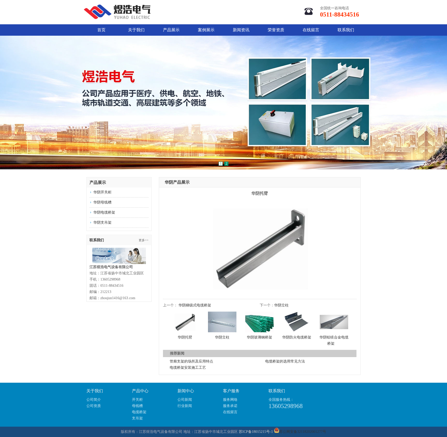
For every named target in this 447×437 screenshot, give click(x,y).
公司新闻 (184, 400)
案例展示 (206, 30)
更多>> (143, 240)
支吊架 (137, 418)
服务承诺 (230, 406)
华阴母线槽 (102, 202)
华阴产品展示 (177, 182)
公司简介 (93, 400)
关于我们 (136, 30)
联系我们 (346, 30)
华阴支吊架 (102, 222)
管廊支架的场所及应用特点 (191, 361)
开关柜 (137, 400)
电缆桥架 (139, 412)
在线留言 (311, 30)
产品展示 (171, 30)
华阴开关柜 (102, 192)
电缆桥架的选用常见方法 (285, 361)
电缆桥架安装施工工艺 (188, 368)
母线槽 (137, 406)
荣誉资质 (276, 30)
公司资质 (93, 406)
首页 (101, 30)
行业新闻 (184, 406)
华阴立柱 (281, 305)
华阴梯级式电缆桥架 (194, 305)
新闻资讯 (241, 30)
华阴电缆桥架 (104, 212)
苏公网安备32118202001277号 (302, 432)
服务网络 (230, 400)
